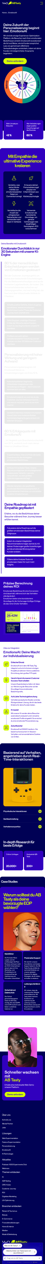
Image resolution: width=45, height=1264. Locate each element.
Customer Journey (9, 1189)
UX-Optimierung (8, 1200)
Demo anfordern (15, 61)
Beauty (4, 1215)
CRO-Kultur (6, 1185)
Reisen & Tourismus (9, 1211)
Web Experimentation (10, 1138)
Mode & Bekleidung (9, 1234)
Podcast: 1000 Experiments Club (14, 1164)
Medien (5, 1230)
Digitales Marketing (9, 1196)
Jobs (4, 1127)
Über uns (6, 1114)
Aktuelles (6, 1159)
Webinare (5, 1168)
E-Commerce (7, 1219)
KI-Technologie (7, 1154)
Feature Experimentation (11, 1142)
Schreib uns (6, 1120)
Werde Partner (7, 1124)
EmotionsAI (6, 1150)
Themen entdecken (11, 1172)
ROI (3, 1192)
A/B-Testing (6, 1181)
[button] (22, 811)
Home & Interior (8, 1226)
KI (3, 1177)
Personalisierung (8, 1146)
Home (4, 13)
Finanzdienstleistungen (10, 1223)
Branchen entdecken (11, 1206)
